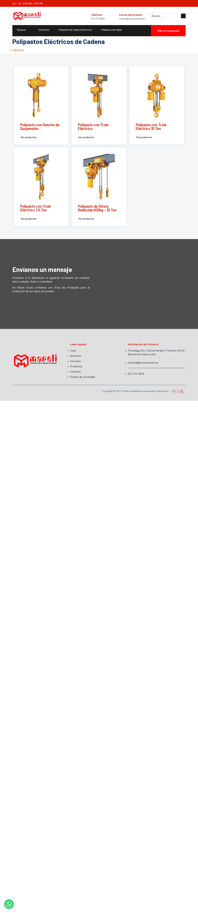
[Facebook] (184, 3)
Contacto (44, 29)
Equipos (21, 29)
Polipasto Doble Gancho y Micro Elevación (40, 47)
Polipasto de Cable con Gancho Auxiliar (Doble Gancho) (84, 38)
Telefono (96, 14)
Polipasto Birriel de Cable (31, 38)
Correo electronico (130, 14)
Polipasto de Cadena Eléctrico (75, 29)
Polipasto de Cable (111, 29)
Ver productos (28, 137)
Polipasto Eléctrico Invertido (88, 47)
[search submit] (183, 16)
